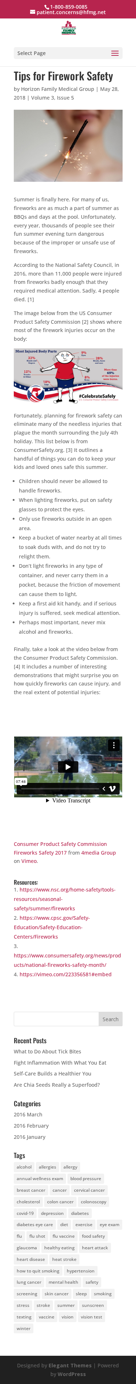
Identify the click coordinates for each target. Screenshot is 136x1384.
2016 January (29, 1136)
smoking (103, 1294)
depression (52, 1213)
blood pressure (85, 1178)
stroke (43, 1305)
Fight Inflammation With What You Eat (60, 1062)
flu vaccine (64, 1236)
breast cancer (31, 1190)
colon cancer (60, 1202)
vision (68, 1317)
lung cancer (29, 1282)
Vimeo (29, 860)
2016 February (31, 1125)
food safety (93, 1236)
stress (23, 1305)
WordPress (72, 1374)
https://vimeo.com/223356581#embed (66, 974)
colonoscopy (93, 1202)
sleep (81, 1294)
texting (24, 1317)
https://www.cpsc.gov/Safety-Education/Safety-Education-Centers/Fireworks (52, 927)
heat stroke (64, 1259)
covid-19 (25, 1213)
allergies (47, 1167)
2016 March (28, 1114)
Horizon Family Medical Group (57, 88)
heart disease (31, 1259)
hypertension (81, 1271)
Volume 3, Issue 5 (52, 97)
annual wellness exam (40, 1178)
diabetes (80, 1213)
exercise (83, 1224)
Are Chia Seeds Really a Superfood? (57, 1084)
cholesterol (28, 1202)
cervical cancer (89, 1190)
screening (27, 1294)
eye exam (109, 1224)
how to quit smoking (38, 1271)
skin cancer (57, 1294)
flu (19, 1236)
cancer (60, 1190)
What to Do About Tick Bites (47, 1051)
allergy (70, 1167)
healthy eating (59, 1248)
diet (64, 1224)
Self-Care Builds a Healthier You (52, 1073)
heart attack (95, 1248)
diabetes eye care (35, 1224)
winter (23, 1328)
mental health (63, 1282)
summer (66, 1305)
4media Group (98, 852)
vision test (91, 1317)
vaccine (46, 1317)
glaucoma (27, 1248)
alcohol (24, 1167)
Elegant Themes (70, 1365)
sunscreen (93, 1305)
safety (92, 1282)
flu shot (37, 1236)
